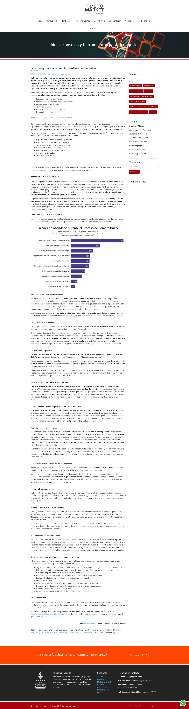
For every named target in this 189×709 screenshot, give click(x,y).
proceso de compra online (137, 101)
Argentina (92, 523)
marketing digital (147, 96)
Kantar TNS (39, 117)
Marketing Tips (103, 690)
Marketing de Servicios (138, 142)
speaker (144, 112)
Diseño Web (102, 685)
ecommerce (148, 91)
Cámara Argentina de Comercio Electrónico (55, 117)
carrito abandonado (135, 85)
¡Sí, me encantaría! (138, 655)
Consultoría (101, 677)
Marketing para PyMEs (138, 154)
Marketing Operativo (137, 150)
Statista (88, 199)
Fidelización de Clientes (138, 138)
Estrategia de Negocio (138, 134)
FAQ (99, 692)
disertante (153, 112)
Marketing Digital (45, 71)
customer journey (135, 107)
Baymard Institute (100, 199)
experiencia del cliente (150, 107)
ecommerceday (134, 96)
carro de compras (149, 85)
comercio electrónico (136, 91)
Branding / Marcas (136, 126)
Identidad (101, 679)
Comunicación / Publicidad (140, 130)
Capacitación (102, 687)
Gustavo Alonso (89, 623)
